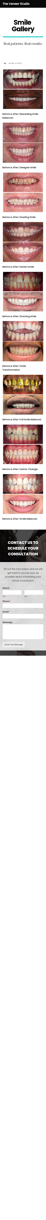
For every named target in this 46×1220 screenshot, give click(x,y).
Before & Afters (15, 63)
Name (6, 588)
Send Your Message (13, 645)
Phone (7, 601)
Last (25, 596)
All (5, 63)
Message (7, 622)
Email (6, 612)
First (4, 596)
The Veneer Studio (16, 4)
